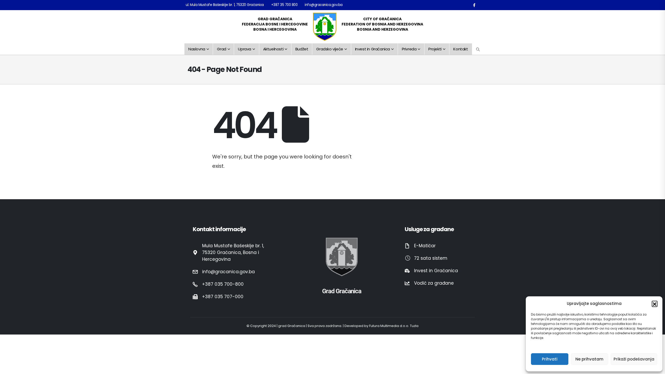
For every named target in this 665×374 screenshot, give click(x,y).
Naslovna (196, 49)
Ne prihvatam (589, 359)
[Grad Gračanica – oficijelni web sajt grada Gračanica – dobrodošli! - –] (324, 27)
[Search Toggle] (478, 49)
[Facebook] (474, 5)
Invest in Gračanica (372, 49)
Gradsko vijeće (329, 49)
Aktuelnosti (273, 49)
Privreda (409, 49)
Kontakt (460, 49)
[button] (654, 303)
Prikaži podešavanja (634, 359)
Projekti (435, 49)
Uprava (244, 49)
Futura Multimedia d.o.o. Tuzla (393, 326)
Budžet (301, 49)
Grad (221, 49)
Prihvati (549, 359)
